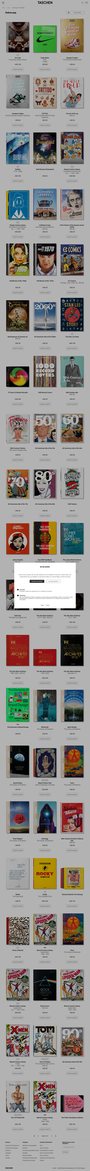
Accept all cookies (37, 581)
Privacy (47, 605)
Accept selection (53, 581)
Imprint (42, 605)
